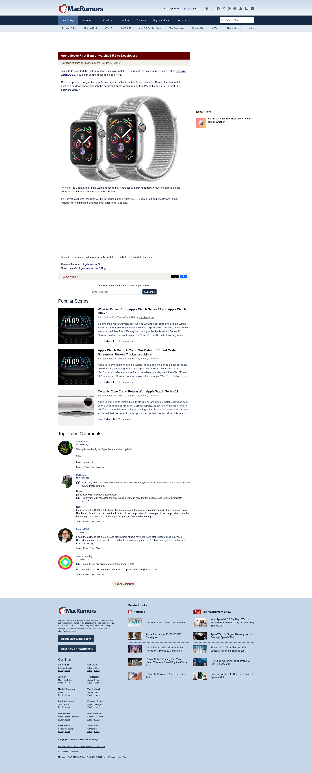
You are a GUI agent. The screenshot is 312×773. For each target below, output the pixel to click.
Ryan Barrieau (94, 713)
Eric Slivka (92, 665)
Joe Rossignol (146, 317)
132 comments (125, 382)
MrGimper (81, 475)
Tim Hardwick (93, 689)
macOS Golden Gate (150, 28)
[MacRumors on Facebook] (218, 8)
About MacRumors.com (76, 638)
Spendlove (82, 441)
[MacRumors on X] (223, 8)
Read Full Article (106, 341)
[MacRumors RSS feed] (246, 8)
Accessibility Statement (68, 752)
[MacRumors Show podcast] (207, 8)
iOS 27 (108, 28)
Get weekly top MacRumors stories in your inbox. (124, 285)
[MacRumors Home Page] (80, 9)
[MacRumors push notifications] (240, 8)
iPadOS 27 (125, 28)
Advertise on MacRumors (77, 648)
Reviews (141, 20)
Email (60, 670)
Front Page (68, 20)
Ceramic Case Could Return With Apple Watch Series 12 (138, 391)
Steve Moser (64, 725)
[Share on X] (175, 276)
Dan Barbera (64, 713)
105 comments (125, 341)
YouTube (139, 611)
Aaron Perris (93, 725)
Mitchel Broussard (66, 689)
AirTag (214, 28)
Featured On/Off (66, 757)
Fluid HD (105, 757)
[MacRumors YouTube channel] (235, 8)
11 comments (69, 276)
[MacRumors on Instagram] (212, 8)
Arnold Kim (63, 665)
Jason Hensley (84, 556)
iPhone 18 (231, 28)
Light (119, 757)
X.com (67, 670)
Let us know (189, 8)
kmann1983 (82, 529)
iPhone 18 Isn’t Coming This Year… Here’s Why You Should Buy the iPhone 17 (166, 662)
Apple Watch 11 (91, 264)
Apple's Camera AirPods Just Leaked (165, 622)
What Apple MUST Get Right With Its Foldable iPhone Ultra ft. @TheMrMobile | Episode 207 (232, 622)
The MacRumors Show (216, 611)
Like (92, 467)
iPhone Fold (90, 28)
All (251, 28)
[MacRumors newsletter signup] (252, 8)
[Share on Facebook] (183, 276)
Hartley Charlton (149, 358)
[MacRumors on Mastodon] (229, 8)
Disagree (100, 467)
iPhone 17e (197, 28)
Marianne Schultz (95, 701)
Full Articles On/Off (84, 757)
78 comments (124, 419)
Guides (107, 20)
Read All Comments (124, 583)
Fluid (98, 757)
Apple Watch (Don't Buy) (92, 268)
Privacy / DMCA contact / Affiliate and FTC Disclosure (81, 746)
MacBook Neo (176, 28)
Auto (113, 757)
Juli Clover (114, 63)
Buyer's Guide (161, 20)
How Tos (124, 20)
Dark (125, 757)
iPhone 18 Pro (69, 28)
